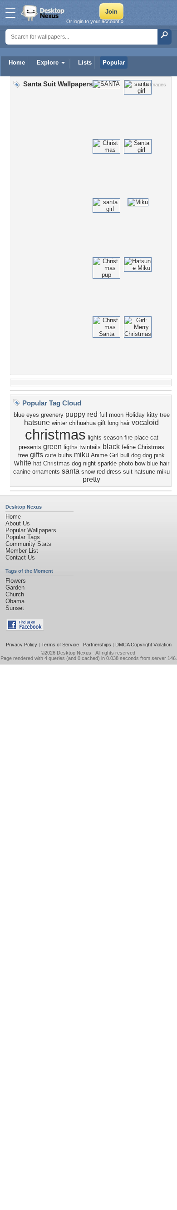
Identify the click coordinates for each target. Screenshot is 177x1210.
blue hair (158, 463)
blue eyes (26, 414)
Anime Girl (104, 455)
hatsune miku (152, 471)
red (92, 414)
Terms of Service (60, 644)
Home (17, 62)
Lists (85, 62)
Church (14, 594)
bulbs (65, 455)
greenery (52, 414)
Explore (48, 62)
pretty (91, 479)
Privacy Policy (21, 644)
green (52, 446)
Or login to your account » (94, 21)
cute (50, 455)
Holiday (135, 414)
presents (30, 447)
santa (70, 471)
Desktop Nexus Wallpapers (43, 12)
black (111, 446)
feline (129, 447)
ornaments (46, 471)
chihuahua (82, 423)
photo (125, 463)
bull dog (130, 455)
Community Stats (28, 543)
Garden (15, 587)
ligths (71, 447)
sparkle (107, 463)
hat (37, 463)
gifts (36, 455)
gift (102, 423)
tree (165, 414)
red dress (109, 471)
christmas (55, 434)
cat (154, 437)
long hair (119, 423)
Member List (21, 550)
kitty (152, 414)
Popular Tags (22, 537)
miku (81, 455)
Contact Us (20, 557)
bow (140, 463)
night (89, 463)
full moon (111, 414)
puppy (75, 414)
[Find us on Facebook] (25, 628)
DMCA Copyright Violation (143, 644)
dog (147, 455)
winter (59, 423)
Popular (114, 62)
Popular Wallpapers (30, 530)
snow (88, 471)
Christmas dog (62, 463)
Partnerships (97, 644)
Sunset (14, 608)
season (113, 437)
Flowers (15, 580)
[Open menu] (10, 12)
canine (21, 471)
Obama (15, 601)
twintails (90, 447)
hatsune (37, 422)
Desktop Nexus (74, 652)
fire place (136, 437)
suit (128, 471)
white (22, 463)
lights (95, 437)
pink (159, 455)
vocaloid (145, 422)
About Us (17, 523)
